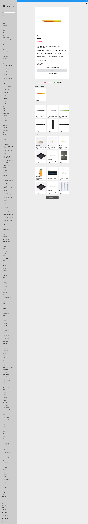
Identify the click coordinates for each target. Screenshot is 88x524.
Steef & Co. (5, 402)
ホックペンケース (7, 88)
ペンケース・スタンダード (8, 86)
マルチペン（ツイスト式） (8, 78)
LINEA (5, 320)
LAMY (4, 279)
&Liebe (4, 410)
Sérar (5, 480)
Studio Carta (5, 369)
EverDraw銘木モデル (7, 206)
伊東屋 (4, 248)
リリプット (5, 169)
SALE (3, 494)
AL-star (5, 282)
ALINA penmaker (6, 384)
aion (5, 280)
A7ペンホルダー (6, 89)
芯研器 (4, 35)
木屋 (4, 260)
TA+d (4, 243)
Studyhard (5, 464)
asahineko (5, 327)
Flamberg (5, 328)
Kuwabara (5, 360)
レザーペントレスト (7, 462)
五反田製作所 (5, 130)
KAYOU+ (4, 476)
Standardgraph (6, 239)
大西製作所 (5, 125)
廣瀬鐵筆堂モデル (7, 115)
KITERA (4, 436)
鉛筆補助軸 (5, 25)
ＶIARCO (4, 118)
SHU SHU (5, 236)
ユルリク (4, 306)
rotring (4, 137)
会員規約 (54, 520)
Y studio (4, 244)
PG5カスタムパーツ (7, 443)
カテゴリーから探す (5, 515)
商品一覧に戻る (52, 197)
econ (5, 289)
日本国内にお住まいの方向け (52, 73)
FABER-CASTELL (6, 165)
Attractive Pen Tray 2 (8, 204)
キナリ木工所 (5, 376)
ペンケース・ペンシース (7, 39)
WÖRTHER (5, 389)
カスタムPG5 (6, 449)
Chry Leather (5, 460)
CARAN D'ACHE (6, 144)
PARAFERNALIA (6, 318)
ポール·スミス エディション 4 (8, 154)
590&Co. (4, 63)
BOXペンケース (6, 92)
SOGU (4, 303)
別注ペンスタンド (7, 380)
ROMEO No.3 (6, 250)
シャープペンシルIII (7, 71)
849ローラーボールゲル (8, 149)
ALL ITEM (3, 17)
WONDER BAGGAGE (6, 313)
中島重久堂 (5, 127)
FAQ (2, 503)
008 (5, 298)
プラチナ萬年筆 (5, 325)
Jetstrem (5, 287)
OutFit (5, 75)
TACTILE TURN (6, 387)
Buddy (5, 332)
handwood (5, 440)
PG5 (5, 441)
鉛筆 (4, 23)
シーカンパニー (5, 142)
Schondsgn (5, 273)
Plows (4, 424)
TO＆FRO (5, 353)
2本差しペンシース (7, 95)
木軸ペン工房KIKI (6, 374)
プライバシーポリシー (39, 520)
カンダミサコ (5, 94)
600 (5, 139)
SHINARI (4, 426)
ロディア (4, 265)
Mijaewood (5, 227)
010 (4, 301)
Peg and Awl (5, 110)
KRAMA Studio (6, 175)
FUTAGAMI (5, 275)
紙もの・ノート (5, 46)
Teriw (4, 433)
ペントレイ (5, 97)
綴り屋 (4, 108)
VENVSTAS (5, 134)
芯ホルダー (5, 32)
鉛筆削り (4, 30)
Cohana (4, 122)
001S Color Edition (7, 297)
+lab (4, 277)
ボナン (4, 490)
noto (5, 290)
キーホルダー (5, 56)
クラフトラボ (5, 294)
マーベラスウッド (6, 330)
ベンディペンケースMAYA (8, 197)
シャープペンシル (6, 37)
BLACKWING (5, 141)
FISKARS (4, 272)
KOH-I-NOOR (5, 172)
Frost (5, 422)
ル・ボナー (5, 101)
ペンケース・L (6, 455)
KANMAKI (5, 372)
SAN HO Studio (6, 428)
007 (5, 295)
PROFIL (5, 392)
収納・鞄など (5, 58)
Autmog (4, 106)
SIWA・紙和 (5, 454)
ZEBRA (4, 487)
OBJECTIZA (5, 385)
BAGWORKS (5, 341)
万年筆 (4, 44)
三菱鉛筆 (4, 365)
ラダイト (4, 177)
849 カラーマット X (7, 153)
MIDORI (4, 255)
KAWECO (5, 167)
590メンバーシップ (5, 507)
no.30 (4, 357)
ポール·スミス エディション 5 (8, 160)
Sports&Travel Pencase (8, 465)
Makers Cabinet (6, 310)
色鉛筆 (4, 28)
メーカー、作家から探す (6, 61)
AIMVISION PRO (7, 479)
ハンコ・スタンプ (5, 51)
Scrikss (4, 485)
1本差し (5, 103)
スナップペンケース (7, 335)
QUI (4, 83)
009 (5, 300)
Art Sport (5, 170)
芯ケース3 (5, 183)
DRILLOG (4, 163)
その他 (4, 54)
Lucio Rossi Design (6, 409)
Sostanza (5, 292)
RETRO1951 (5, 311)
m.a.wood (5, 489)
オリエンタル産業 (6, 417)
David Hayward (6, 407)
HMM (4, 431)
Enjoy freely (6, 446)
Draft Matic (6, 399)
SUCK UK (5, 348)
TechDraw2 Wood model (8, 179)
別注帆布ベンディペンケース (8, 65)
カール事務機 (5, 162)
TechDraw (6, 207)
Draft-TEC (6, 400)
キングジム (5, 270)
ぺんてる (4, 232)
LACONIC (5, 467)
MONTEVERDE (6, 405)
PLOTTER (5, 253)
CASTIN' (4, 362)
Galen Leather (5, 111)
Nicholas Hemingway (7, 229)
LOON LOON (5, 323)
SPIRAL (5, 391)
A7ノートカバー (6, 100)
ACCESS (3, 501)
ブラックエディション (7, 157)
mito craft (5, 469)
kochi (4, 438)
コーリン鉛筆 (5, 251)
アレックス (5, 268)
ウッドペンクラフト (6, 81)
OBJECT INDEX (6, 419)
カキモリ (4, 421)
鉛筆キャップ (5, 27)
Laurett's (5, 382)
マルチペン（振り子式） (7, 80)
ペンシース (6, 85)
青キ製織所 (5, 343)
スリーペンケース (7, 337)
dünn (4, 414)
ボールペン (5, 42)
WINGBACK (5, 308)
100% (4, 355)
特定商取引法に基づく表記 (47, 520)
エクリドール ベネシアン (8, 156)
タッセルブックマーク (7, 338)
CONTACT (4, 496)
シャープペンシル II (7, 70)
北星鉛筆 (4, 123)
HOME (3, 15)
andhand (5, 472)
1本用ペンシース (6, 98)
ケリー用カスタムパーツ (8, 444)
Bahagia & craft (6, 113)
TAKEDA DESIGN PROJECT (8, 367)
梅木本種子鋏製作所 (6, 350)
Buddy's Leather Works (7, 317)
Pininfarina (5, 474)
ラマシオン (5, 346)
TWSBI (4, 132)
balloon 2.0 (6, 283)
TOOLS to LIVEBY (6, 241)
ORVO (5, 482)
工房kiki (4, 246)
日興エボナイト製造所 (6, 429)
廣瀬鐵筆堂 (5, 447)
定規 (4, 49)
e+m (4, 345)
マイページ (4, 509)
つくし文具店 (5, 120)
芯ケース (4, 34)
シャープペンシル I (7, 68)
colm (4, 364)
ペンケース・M (6, 457)
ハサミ (4, 47)
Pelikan (4, 492)
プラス (4, 234)
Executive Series (7, 452)
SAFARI (5, 286)
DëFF (4, 412)
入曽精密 (4, 394)
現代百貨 (4, 315)
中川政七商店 (5, 258)
